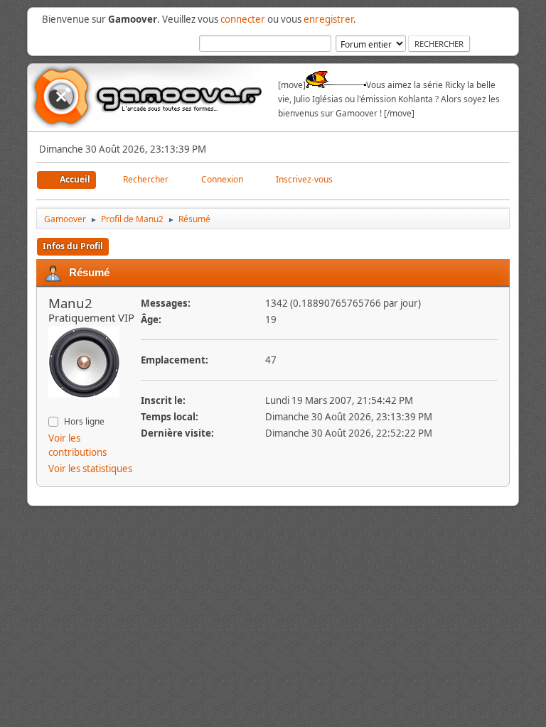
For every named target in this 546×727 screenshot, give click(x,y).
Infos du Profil (73, 246)
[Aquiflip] (54, 406)
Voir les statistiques (90, 468)
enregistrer (328, 19)
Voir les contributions (77, 445)
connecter (242, 19)
